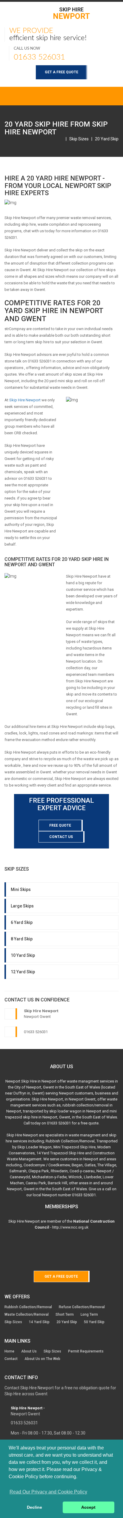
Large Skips (22, 906)
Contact (11, 1359)
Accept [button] (88, 1507)
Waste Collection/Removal (26, 1314)
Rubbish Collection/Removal (28, 1307)
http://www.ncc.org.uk (70, 1227)
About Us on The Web (42, 1359)
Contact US (61, 837)
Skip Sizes (79, 138)
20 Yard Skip (107, 138)
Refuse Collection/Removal (82, 1307)
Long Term (89, 1314)
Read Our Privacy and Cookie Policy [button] (48, 1491)
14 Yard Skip (39, 1322)
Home (9, 1351)
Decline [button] (34, 1507)
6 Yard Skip (22, 922)
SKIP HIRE (71, 13)
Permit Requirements (86, 1351)
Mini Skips (21, 889)
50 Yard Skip (94, 1322)
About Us (29, 1351)
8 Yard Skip (22, 938)
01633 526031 (39, 57)
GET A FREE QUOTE (61, 72)
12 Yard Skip (23, 971)
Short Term (65, 1314)
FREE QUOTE (60, 825)
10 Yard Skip (23, 955)
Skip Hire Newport (25, 400)
